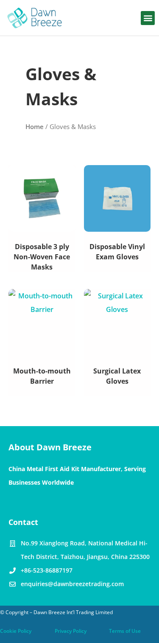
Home (34, 126)
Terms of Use (125, 631)
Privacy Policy (70, 631)
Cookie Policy (15, 631)
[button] (148, 18)
